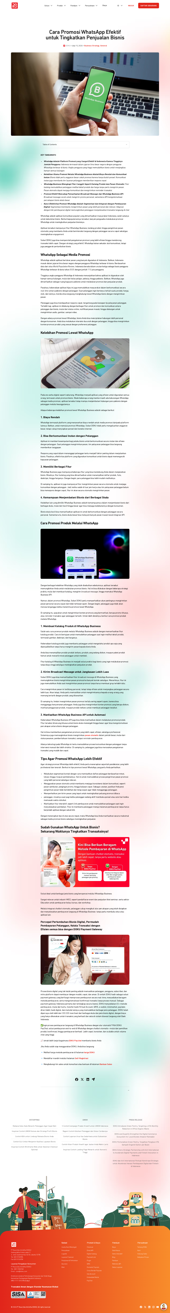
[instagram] (153, 1307)
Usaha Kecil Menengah (69, 1247)
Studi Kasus (116, 1250)
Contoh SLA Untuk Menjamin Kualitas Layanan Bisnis (34, 1141)
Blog (113, 1257)
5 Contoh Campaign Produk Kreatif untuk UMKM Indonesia (85, 1125)
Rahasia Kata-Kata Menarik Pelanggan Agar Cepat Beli (34, 1125)
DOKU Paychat (75, 1041)
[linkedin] (149, 1307)
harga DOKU (89, 1053)
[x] (145, 1307)
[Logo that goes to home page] (14, 1244)
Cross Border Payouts (94, 1271)
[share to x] (82, 1079)
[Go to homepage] (14, 5)
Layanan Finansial (68, 1257)
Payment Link (91, 1257)
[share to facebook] (77, 1079)
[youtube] (157, 1307)
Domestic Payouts (93, 1267)
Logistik (64, 1254)
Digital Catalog (92, 1254)
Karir (139, 1250)
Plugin (89, 1261)
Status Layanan (117, 1267)
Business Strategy (92, 46)
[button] (49, 5)
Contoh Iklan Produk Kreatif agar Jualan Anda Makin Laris (85, 1143)
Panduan (115, 1261)
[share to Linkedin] (88, 1079)
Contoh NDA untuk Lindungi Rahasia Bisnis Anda (34, 1135)
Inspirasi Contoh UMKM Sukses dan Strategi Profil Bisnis (34, 1130)
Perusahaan (65, 1250)
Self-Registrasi (81, 1059)
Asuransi (64, 1264)
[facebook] (141, 1307)
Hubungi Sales (142, 1254)
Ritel (63, 1267)
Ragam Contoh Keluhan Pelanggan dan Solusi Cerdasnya (85, 1130)
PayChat (89, 1281)
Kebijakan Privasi (143, 1257)
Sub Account (91, 1274)
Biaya (104, 5)
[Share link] (93, 1079)
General (103, 46)
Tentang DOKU (142, 1247)
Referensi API (116, 1264)
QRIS (88, 1264)
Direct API (90, 1250)
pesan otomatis (91, 735)
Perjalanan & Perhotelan (70, 1261)
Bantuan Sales (106, 1064)
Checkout (90, 1247)
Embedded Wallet (93, 1277)
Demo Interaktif (117, 1254)
